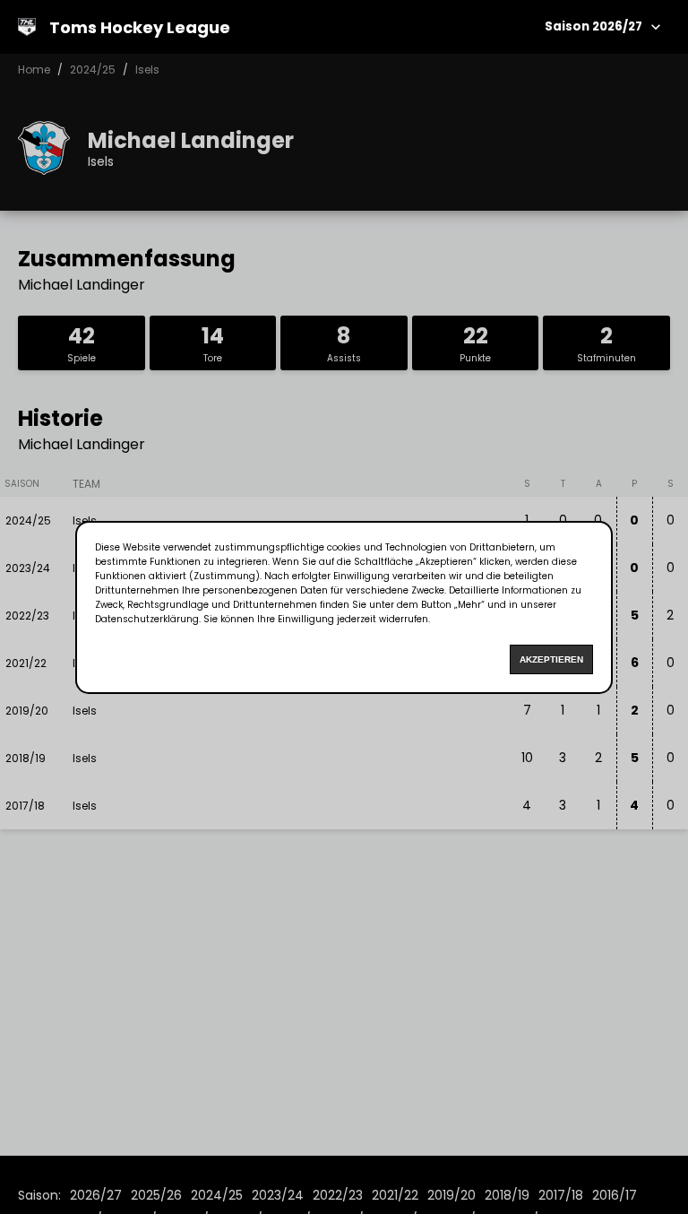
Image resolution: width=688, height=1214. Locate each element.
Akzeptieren (551, 659)
